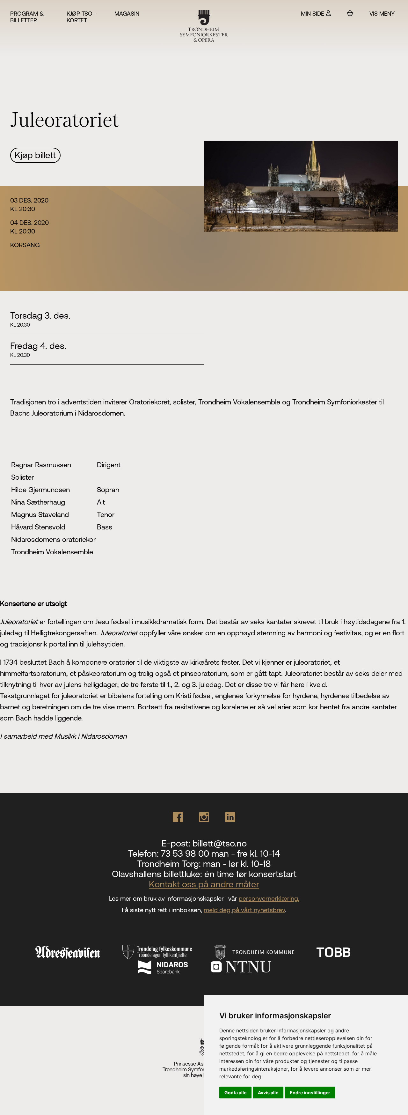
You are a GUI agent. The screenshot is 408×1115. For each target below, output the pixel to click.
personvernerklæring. (269, 898)
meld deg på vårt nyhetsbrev (244, 909)
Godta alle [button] (235, 1092)
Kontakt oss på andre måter (204, 884)
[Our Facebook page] (178, 817)
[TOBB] (333, 952)
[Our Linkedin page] (230, 817)
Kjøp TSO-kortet (81, 17)
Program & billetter (27, 17)
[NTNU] (241, 966)
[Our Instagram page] (204, 817)
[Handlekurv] (350, 13)
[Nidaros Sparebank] (162, 967)
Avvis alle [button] (268, 1092)
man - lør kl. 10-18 (237, 864)
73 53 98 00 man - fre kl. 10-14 (220, 853)
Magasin (126, 13)
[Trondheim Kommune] (254, 952)
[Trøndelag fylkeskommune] (157, 952)
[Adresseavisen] (67, 952)
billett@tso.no (220, 843)
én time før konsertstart (250, 874)
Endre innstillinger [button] (310, 1092)
